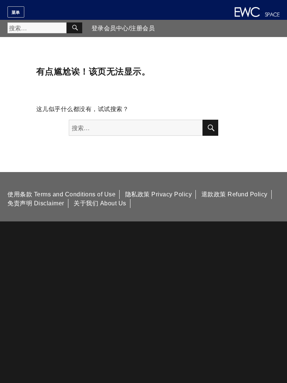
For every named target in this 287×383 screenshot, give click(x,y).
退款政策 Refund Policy (234, 194)
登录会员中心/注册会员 (123, 28)
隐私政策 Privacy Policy (158, 194)
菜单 (16, 12)
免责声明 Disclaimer (35, 203)
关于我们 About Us (100, 203)
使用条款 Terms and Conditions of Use (61, 194)
